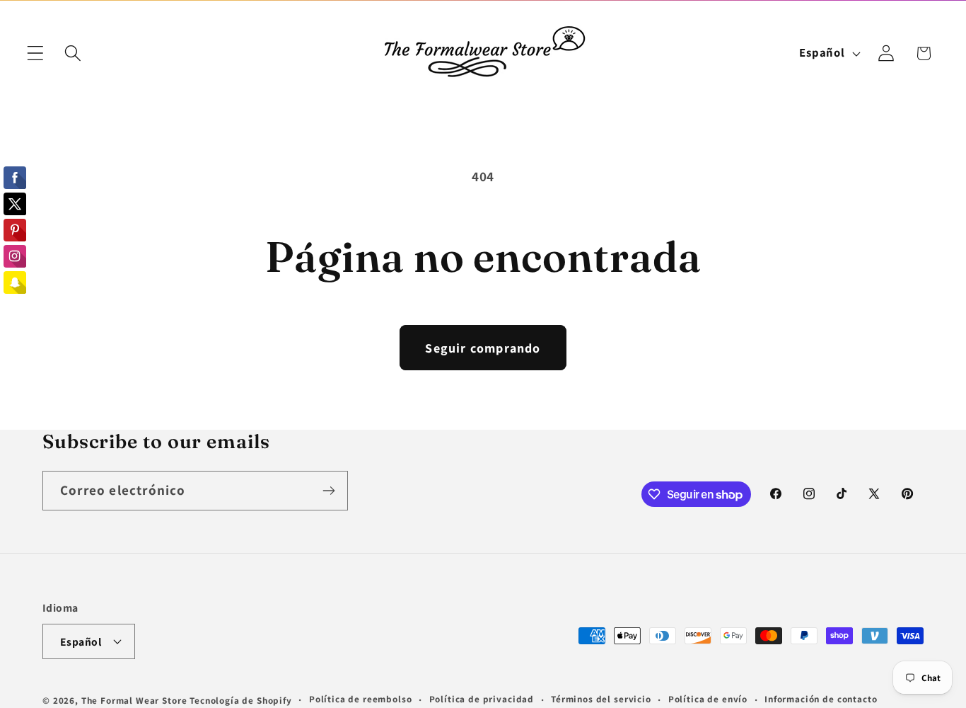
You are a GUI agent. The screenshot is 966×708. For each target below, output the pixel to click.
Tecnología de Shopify (241, 701)
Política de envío (707, 699)
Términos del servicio (601, 699)
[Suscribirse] (328, 490)
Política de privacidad (481, 699)
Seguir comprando (482, 348)
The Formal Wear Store (134, 701)
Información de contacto (820, 699)
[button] (35, 53)
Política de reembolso (360, 699)
